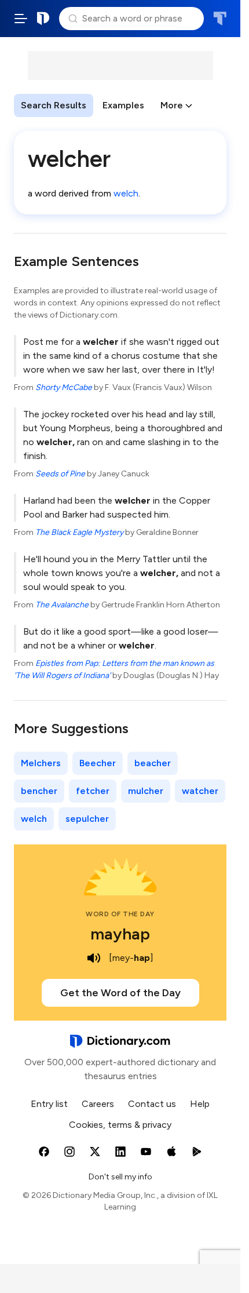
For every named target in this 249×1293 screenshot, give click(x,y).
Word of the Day (120, 914)
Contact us (152, 1103)
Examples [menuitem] (123, 105)
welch (125, 193)
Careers (98, 1103)
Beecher (97, 762)
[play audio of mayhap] (94, 958)
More (171, 105)
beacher (152, 762)
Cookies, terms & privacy (120, 1124)
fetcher (92, 790)
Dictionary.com (43, 19)
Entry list (49, 1103)
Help (200, 1103)
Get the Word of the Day (120, 992)
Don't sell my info (120, 1177)
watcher (200, 790)
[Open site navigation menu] (21, 18)
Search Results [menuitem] (53, 105)
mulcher (145, 790)
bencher (39, 790)
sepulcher (87, 818)
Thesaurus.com (219, 19)
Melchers (41, 762)
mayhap (120, 934)
